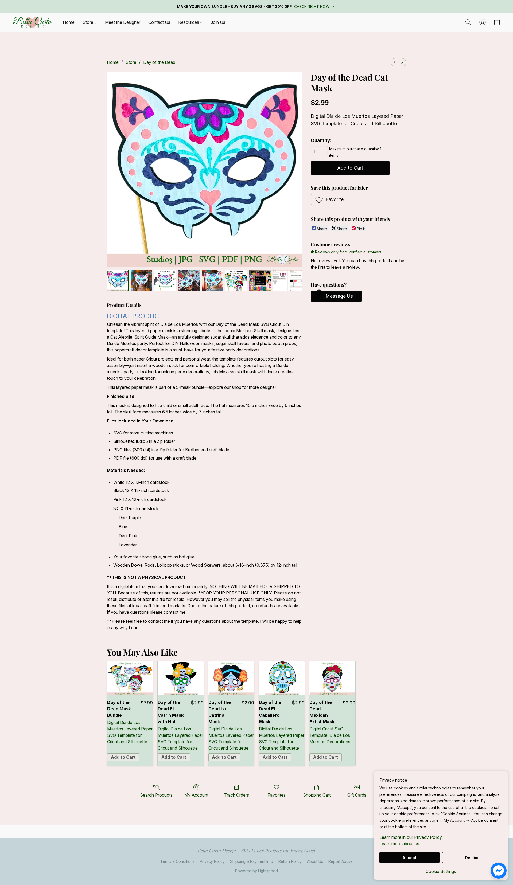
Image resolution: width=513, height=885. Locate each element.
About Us (315, 861)
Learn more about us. (399, 843)
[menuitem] (394, 62)
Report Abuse (340, 861)
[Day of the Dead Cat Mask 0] (118, 280)
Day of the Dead (159, 62)
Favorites (276, 795)
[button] (32, 22)
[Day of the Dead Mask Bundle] (130, 678)
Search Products (156, 795)
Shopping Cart (317, 795)
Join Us (218, 22)
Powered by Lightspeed (256, 870)
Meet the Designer (122, 22)
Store (88, 22)
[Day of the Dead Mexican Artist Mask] (332, 678)
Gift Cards (356, 795)
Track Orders (236, 795)
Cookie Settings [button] (441, 871)
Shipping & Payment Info (251, 861)
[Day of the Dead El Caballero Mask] (282, 678)
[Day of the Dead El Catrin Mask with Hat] (180, 678)
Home (69, 22)
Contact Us (159, 22)
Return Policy (290, 861)
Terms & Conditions (177, 861)
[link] (315, 6)
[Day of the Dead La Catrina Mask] (231, 678)
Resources (189, 22)
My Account (196, 795)
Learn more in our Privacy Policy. (411, 837)
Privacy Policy (212, 861)
